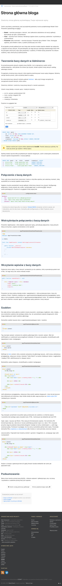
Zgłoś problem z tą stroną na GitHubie (12, 501)
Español (3, 554)
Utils (9, 540)
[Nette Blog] (2, 573)
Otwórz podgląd (7, 499)
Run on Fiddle (59, 196)
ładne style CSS (52, 396)
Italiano (3, 557)
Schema (8, 538)
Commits (33, 525)
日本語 (2, 564)
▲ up (59, 583)
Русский (3, 562)
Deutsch (3, 552)
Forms (10, 531)
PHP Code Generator (6, 537)
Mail (6, 533)
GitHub (51, 521)
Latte (10, 521)
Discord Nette (34, 521)
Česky (2, 551)
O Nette (33, 537)
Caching (3, 528)
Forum (32, 520)
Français (3, 556)
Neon (7, 535)
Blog (32, 533)
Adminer (31, 79)
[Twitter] (7, 573)
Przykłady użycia (54, 526)
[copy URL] (45, 61)
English (3, 549)
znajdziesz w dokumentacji (18, 429)
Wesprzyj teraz (53, 530)
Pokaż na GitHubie (7, 497)
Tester (10, 523)
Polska (3, 559)
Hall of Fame (53, 525)
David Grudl (12, 583)
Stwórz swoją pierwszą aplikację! (19, 6)
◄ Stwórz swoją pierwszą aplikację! (18, 487)
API (32, 535)
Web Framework (12, 520)
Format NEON (32, 207)
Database (7, 530)
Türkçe (3, 561)
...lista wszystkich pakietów (8, 542)
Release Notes (35, 523)
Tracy (10, 525)
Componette (53, 523)
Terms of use (29, 583)
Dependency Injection (12, 526)
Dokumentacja (7, 6)
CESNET (20, 579)
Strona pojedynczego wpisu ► (41, 487)
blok (9, 354)
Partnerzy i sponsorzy (55, 520)
